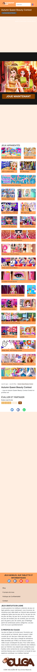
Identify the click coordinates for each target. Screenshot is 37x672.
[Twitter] (12, 409)
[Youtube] (21, 581)
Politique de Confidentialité (11, 596)
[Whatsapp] (24, 409)
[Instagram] (27, 581)
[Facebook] (18, 409)
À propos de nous (8, 592)
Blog (4, 588)
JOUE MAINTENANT (18, 96)
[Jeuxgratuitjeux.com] (8, 3)
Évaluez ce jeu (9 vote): (7, 400)
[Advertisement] (18, 34)
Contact (5, 601)
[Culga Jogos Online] (18, 661)
